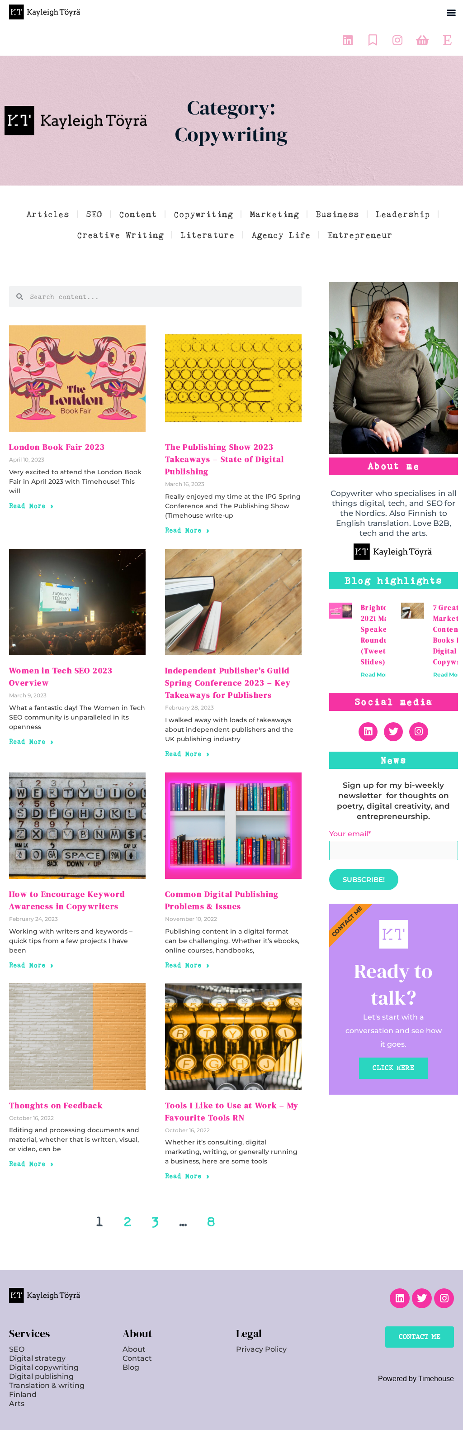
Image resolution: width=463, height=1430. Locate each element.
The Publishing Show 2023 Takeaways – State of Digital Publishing (224, 459)
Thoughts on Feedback (56, 1105)
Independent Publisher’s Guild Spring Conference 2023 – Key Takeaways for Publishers (228, 683)
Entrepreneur (359, 235)
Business (337, 214)
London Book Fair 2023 (57, 447)
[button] (451, 12)
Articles (47, 214)
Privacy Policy (261, 1349)
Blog (131, 1367)
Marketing (274, 214)
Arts (16, 1403)
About (134, 1349)
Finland (23, 1394)
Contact (137, 1358)
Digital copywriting (44, 1367)
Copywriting (203, 214)
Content (138, 214)
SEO (94, 214)
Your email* (350, 833)
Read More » (31, 506)
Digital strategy (37, 1358)
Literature (207, 235)
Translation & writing (47, 1385)
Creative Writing (120, 235)
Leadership (403, 214)
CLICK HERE (393, 1067)
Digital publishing (41, 1376)
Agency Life (281, 235)
